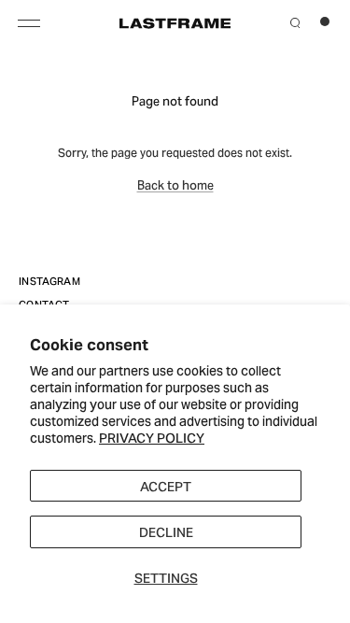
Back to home (175, 184)
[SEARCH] (295, 20)
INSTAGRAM (49, 280)
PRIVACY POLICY (151, 436)
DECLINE (166, 531)
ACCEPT (165, 485)
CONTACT (44, 303)
